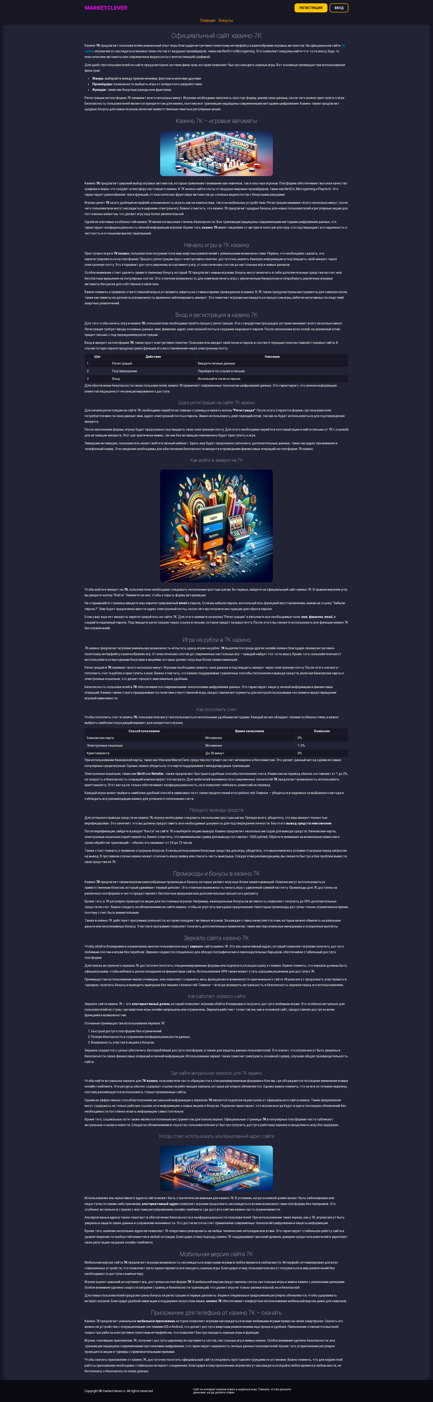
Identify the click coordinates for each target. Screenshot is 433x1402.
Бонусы (226, 20)
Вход (339, 8)
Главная (207, 20)
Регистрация (310, 8)
